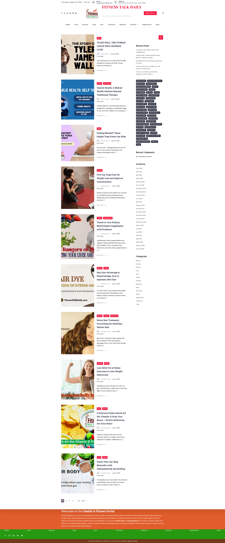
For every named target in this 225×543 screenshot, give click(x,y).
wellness (154, 141)
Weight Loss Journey (153, 136)
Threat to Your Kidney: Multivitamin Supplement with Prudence (110, 226)
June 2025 (139, 168)
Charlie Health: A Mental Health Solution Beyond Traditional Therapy (109, 91)
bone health (140, 83)
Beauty (99, 170)
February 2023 (140, 245)
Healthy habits (141, 109)
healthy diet (140, 107)
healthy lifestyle (142, 112)
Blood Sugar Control (154, 81)
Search (161, 37)
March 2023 (139, 242)
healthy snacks (141, 118)
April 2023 (139, 239)
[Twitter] (70, 13)
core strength (151, 83)
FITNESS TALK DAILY (122, 7)
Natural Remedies (156, 124)
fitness (157, 92)
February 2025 (140, 182)
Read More (100, 70)
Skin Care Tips (141, 130)
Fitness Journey (142, 95)
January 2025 (140, 185)
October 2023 (140, 219)
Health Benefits (141, 104)
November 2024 (141, 192)
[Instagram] (64, 13)
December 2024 (141, 188)
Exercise (85, 25)
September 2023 (141, 222)
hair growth (149, 101)
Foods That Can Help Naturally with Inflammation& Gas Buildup (111, 465)
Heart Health (153, 118)
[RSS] (76, 13)
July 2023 (139, 229)
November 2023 (141, 215)
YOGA (138, 144)
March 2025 (139, 178)
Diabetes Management (143, 86)
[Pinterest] (73, 13)
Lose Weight (140, 121)
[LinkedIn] (67, 13)
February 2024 (140, 205)
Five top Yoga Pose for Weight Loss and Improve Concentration (110, 178)
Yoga (94, 25)
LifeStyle (133, 25)
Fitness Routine (154, 95)
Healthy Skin (151, 115)
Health (67, 25)
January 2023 (140, 249)
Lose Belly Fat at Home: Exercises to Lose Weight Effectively (109, 371)
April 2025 (139, 175)
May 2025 (139, 172)
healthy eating (151, 107)
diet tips (155, 86)
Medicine (123, 25)
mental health (151, 121)
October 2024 (140, 195)
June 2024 (139, 198)
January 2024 (140, 209)
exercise (152, 89)
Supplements (147, 25)
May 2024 (139, 202)
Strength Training (142, 133)
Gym (101, 25)
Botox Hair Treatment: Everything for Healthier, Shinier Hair (110, 324)
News (158, 25)
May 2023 (139, 235)
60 (79, 501)
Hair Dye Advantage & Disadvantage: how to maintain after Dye (108, 276)
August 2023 (140, 225)
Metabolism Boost (142, 124)
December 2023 (141, 212)
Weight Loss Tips (142, 138)
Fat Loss (149, 92)
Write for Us (150, 13)
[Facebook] (61, 13)
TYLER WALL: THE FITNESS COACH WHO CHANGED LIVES (111, 46)
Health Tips (152, 104)
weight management (143, 141)
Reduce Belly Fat (150, 127)
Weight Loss (140, 136)
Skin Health (151, 130)
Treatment (111, 25)
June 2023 (139, 232)
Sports (138, 294)
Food (76, 25)
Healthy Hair (152, 109)
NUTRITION (140, 127)
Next (83, 501)
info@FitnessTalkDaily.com (104, 3)
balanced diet (141, 81)
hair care (140, 101)
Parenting (139, 291)
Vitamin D (153, 133)
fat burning (140, 92)
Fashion (106, 316)
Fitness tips (140, 98)
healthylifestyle (154, 112)
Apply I (132, 541)
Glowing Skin (151, 98)
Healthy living (141, 115)
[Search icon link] (163, 13)
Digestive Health (142, 89)
